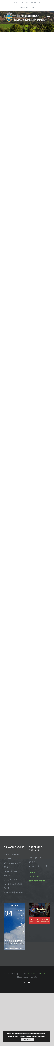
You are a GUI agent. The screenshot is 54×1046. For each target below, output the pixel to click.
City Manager (45, 974)
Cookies (32, 872)
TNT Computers (33, 974)
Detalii (42, 1036)
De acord (27, 1039)
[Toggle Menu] (48, 17)
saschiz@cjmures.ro (33, 2)
